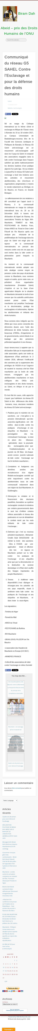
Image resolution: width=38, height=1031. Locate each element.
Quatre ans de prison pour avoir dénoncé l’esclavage (9, 819)
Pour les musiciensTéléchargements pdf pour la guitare (15, 1010)
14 (12, 967)
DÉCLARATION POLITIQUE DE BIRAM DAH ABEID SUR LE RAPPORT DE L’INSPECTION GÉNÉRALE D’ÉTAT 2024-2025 (9, 831)
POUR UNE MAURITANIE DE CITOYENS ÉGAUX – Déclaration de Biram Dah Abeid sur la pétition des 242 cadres (9, 918)
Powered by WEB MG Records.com (19, 1017)
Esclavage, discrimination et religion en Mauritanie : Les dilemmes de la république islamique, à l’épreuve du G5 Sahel (16, 742)
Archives (5, 1002)
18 (5, 971)
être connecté (16, 788)
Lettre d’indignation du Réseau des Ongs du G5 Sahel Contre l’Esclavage (15, 708)
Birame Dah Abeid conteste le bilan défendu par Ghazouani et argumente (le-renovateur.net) (10, 891)
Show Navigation (30, 19)
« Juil (5, 981)
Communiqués (17, 108)
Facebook (18, 45)
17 (3, 971)
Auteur (10, 101)
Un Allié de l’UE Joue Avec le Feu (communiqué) (8, 946)
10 (3, 967)
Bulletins (10, 108)
